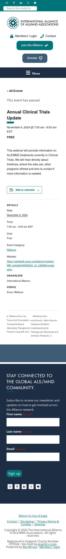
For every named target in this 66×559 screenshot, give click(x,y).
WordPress (30, 547)
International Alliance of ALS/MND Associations (33, 23)
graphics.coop (47, 544)
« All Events (15, 91)
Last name (19, 431)
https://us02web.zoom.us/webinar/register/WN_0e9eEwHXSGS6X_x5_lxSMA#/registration (30, 265)
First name (20, 414)
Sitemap (39, 524)
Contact (12, 521)
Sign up (14, 473)
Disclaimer (27, 521)
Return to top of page (33, 516)
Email (16, 449)
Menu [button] (36, 73)
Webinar (11, 250)
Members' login (49, 547)
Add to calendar (25, 190)
